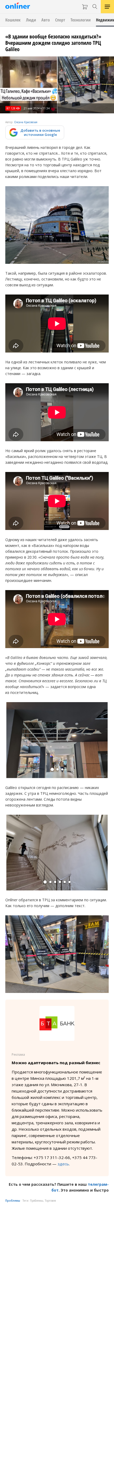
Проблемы (12, 1200)
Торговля (50, 1200)
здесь (63, 1163)
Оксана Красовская (25, 122)
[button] (52, 769)
